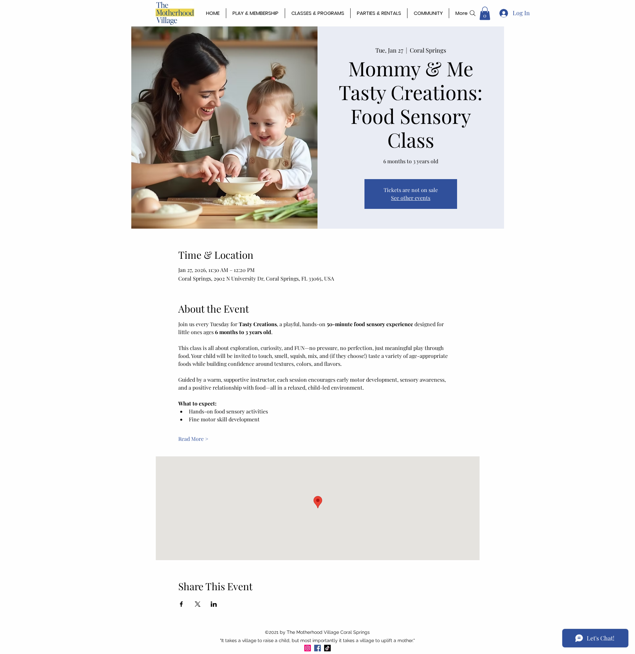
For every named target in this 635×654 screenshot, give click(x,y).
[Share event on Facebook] (181, 604)
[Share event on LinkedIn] (214, 604)
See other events (410, 197)
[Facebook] (317, 648)
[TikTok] (327, 648)
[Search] (473, 13)
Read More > (193, 438)
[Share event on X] (197, 604)
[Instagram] (307, 648)
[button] (484, 13)
